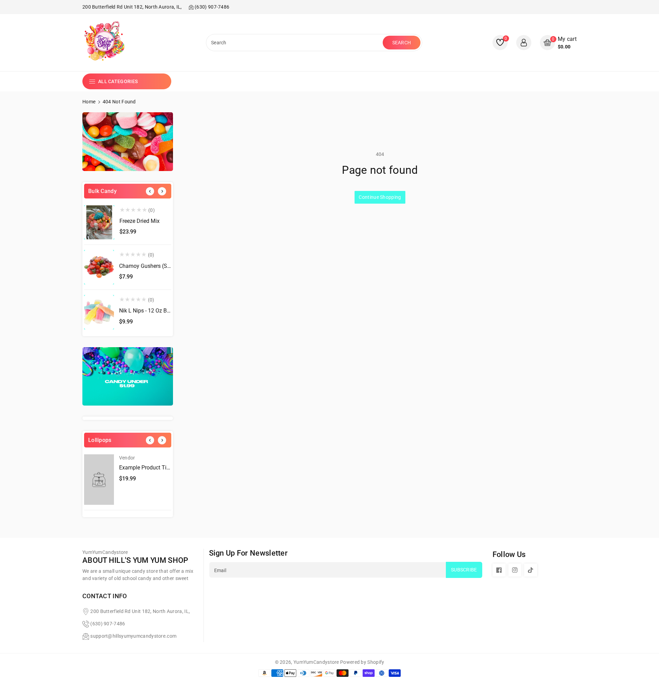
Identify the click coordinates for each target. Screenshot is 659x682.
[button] (558, 42)
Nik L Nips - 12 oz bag (146, 310)
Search (401, 42)
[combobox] (295, 42)
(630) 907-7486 (107, 623)
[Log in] (523, 42)
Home (88, 101)
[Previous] (150, 191)
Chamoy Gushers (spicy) (149, 266)
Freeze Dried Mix (139, 221)
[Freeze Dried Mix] (99, 222)
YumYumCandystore (316, 662)
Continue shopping (380, 197)
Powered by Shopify (362, 662)
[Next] (162, 191)
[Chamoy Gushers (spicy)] (99, 267)
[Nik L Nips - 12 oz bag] (99, 312)
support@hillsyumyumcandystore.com (133, 636)
